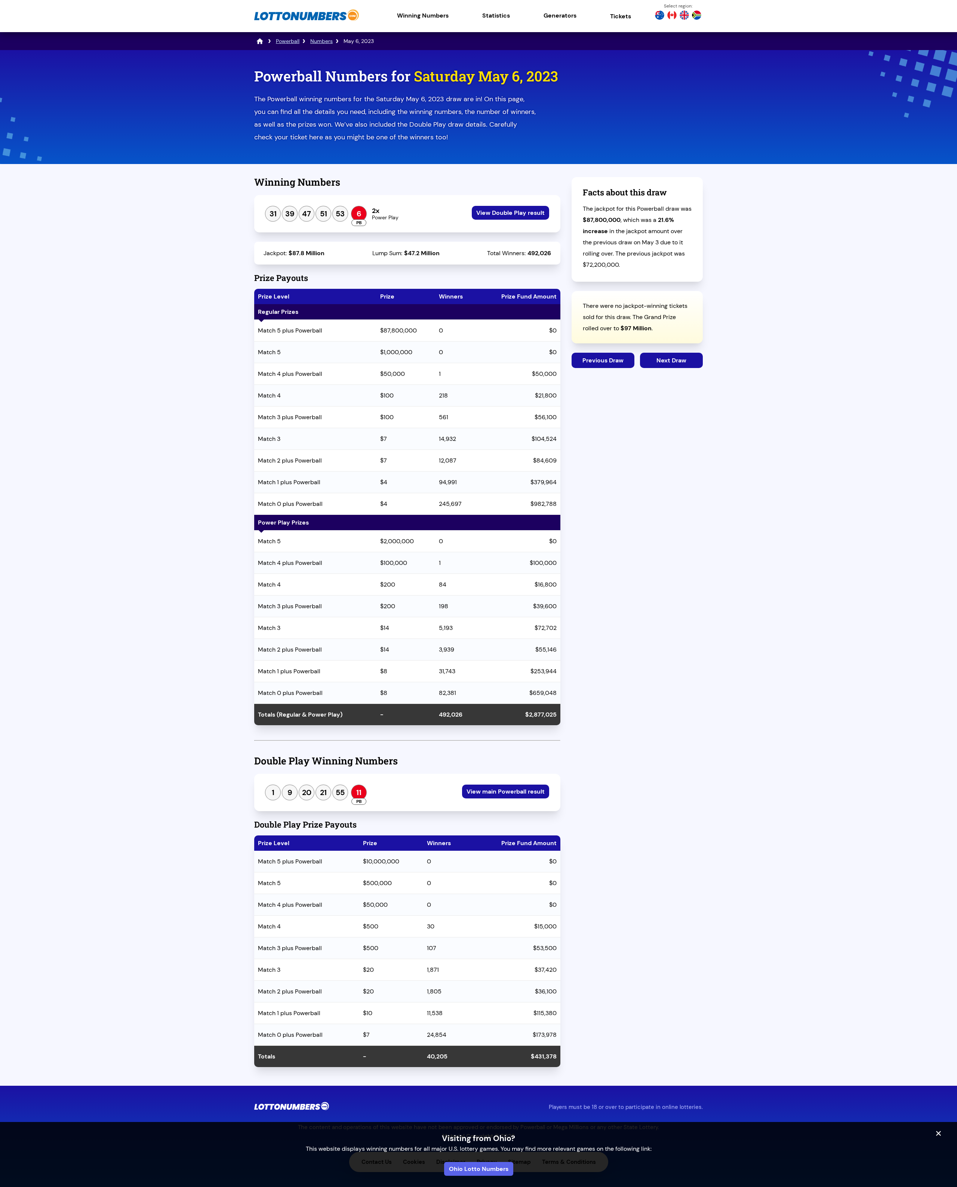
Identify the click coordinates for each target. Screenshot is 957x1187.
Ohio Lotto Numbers (478, 1169)
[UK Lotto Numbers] (684, 16)
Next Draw (671, 360)
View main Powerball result (506, 791)
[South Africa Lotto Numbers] (696, 16)
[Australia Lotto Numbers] (659, 16)
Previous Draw (603, 360)
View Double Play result (510, 213)
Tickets (620, 16)
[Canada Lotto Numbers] (672, 16)
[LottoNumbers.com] (306, 20)
